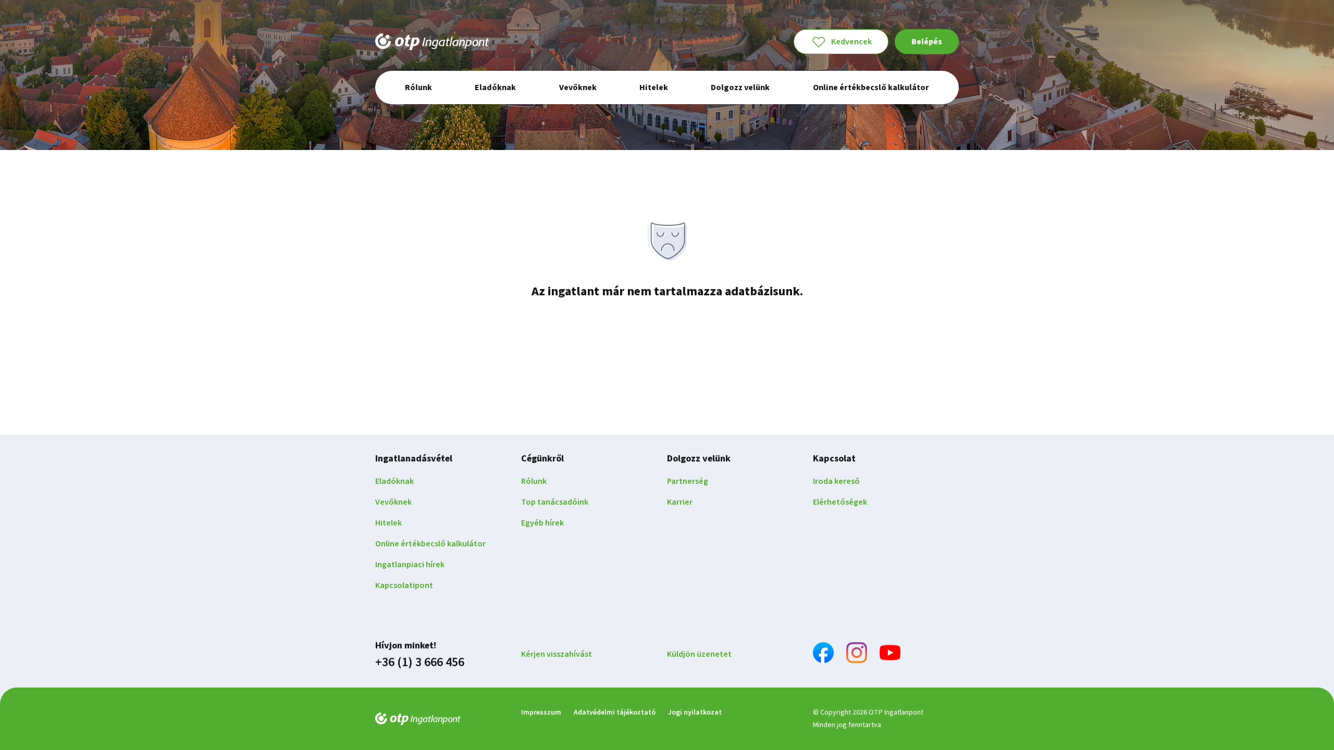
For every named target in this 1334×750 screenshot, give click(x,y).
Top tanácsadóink (554, 502)
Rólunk (534, 481)
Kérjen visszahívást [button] (556, 654)
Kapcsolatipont (404, 585)
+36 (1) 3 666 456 (419, 662)
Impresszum (541, 712)
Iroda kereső (836, 481)
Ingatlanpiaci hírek (409, 564)
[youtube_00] (890, 654)
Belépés (926, 41)
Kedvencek (851, 41)
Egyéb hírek (542, 523)
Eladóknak (394, 481)
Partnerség (687, 481)
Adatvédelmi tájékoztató (615, 712)
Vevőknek (393, 502)
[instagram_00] (856, 654)
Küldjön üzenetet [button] (699, 654)
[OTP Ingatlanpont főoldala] (432, 41)
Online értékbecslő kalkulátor (430, 543)
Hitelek (388, 523)
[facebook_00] (823, 654)
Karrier (680, 502)
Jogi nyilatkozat (695, 712)
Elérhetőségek (840, 502)
